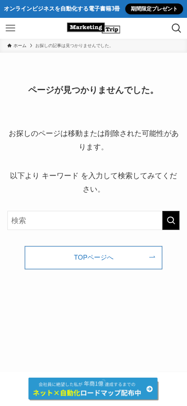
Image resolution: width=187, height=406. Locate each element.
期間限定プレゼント (154, 9)
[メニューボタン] (10, 28)
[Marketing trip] (94, 28)
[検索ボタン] (176, 28)
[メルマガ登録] (93, 389)
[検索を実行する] (171, 220)
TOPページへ (94, 257)
